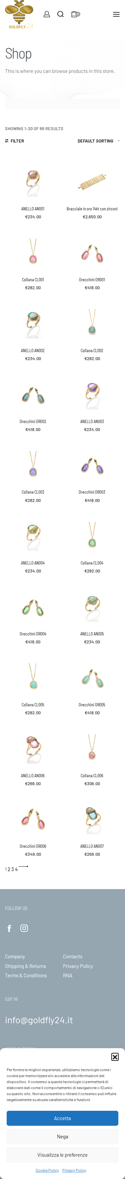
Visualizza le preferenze (62, 1155)
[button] (115, 1056)
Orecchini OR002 (33, 421)
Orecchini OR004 (33, 633)
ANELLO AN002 (33, 350)
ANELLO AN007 (92, 846)
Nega (62, 1136)
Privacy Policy (74, 1170)
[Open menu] (116, 14)
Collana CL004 (92, 563)
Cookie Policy (47, 1170)
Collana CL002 (92, 350)
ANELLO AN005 (92, 633)
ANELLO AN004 (33, 563)
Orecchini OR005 (92, 704)
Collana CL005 (33, 704)
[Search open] (60, 14)
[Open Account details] (46, 14)
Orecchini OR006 (33, 846)
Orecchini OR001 (92, 279)
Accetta (62, 1118)
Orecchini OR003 (92, 492)
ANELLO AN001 (32, 208)
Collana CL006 (92, 775)
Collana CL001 (33, 279)
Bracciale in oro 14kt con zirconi (92, 208)
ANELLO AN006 (33, 775)
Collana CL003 (33, 492)
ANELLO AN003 (92, 421)
